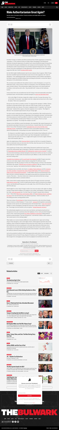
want (24, 164)
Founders (34, 7)
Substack (25, 428)
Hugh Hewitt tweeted (12, 182)
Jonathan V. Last (11, 283)
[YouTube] (18, 422)
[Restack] (11, 24)
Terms (50, 428)
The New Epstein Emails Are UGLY (15, 367)
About (43, 7)
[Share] (50, 24)
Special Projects (24, 7)
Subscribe (29, 395)
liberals (21, 164)
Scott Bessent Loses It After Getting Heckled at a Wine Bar (21, 291)
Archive (39, 7)
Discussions (46, 273)
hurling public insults (26, 70)
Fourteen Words (26, 141)
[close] (40, 378)
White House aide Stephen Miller (24, 194)
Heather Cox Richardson (18, 359)
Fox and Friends (25, 159)
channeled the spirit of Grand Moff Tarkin (27, 170)
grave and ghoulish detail (41, 94)
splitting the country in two (35, 151)
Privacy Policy (38, 399)
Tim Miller (9, 296)
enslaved (34, 164)
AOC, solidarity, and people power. (13, 304)
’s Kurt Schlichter (15, 159)
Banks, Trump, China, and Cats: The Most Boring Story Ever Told (21, 335)
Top (38, 273)
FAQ (48, 2)
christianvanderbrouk (11, 17)
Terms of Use (35, 398)
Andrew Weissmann (11, 383)
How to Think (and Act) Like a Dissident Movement (20, 303)
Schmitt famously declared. (39, 207)
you (27, 164)
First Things (27, 213)
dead (29, 164)
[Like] (9, 24)
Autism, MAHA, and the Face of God (16, 345)
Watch (6, 7)
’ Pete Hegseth (33, 159)
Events (30, 7)
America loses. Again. (10, 337)
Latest (42, 273)
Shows (16, 7)
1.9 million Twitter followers (35, 169)
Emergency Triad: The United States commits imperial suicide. (17, 281)
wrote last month (16, 192)
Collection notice (55, 428)
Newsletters (10, 7)
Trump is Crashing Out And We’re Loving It (18, 313)
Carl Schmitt (20, 200)
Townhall (9, 159)
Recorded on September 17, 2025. (13, 358)
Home (2, 7)
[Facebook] (15, 422)
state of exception (46, 203)
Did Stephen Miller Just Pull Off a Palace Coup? (19, 324)
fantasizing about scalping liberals (17, 151)
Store (45, 2)
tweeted (44, 151)
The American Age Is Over (13, 280)
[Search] (57, 7)
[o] (45, 292)
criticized (35, 202)
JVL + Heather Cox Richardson (15, 356)
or (31, 164)
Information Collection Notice (29, 399)
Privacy (47, 428)
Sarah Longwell (11, 317)
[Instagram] (13, 422)
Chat (19, 7)
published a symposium (36, 213)
